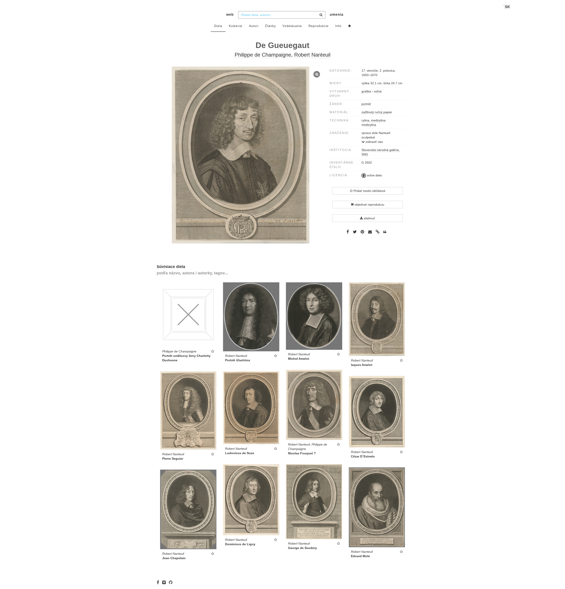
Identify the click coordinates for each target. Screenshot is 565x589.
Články (270, 26)
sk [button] (507, 7)
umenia (336, 14)
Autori (253, 26)
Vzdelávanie (292, 26)
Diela (218, 26)
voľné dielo (374, 175)
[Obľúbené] (349, 26)
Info (338, 26)
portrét (366, 104)
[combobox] (281, 15)
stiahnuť (369, 218)
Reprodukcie (319, 26)
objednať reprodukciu (369, 204)
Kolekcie (235, 26)
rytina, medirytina (374, 120)
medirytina (369, 124)
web (230, 14)
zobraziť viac (374, 141)
